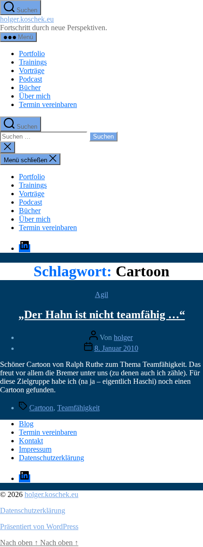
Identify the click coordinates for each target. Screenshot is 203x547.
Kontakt (31, 441)
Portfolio (32, 54)
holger (123, 337)
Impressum (35, 449)
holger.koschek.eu (27, 19)
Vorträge (31, 70)
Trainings (33, 62)
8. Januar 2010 (116, 348)
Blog (26, 424)
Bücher (30, 87)
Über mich (35, 96)
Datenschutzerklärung (51, 458)
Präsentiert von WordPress (39, 526)
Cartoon (41, 408)
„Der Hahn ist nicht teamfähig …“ (101, 314)
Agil (101, 294)
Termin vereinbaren (48, 104)
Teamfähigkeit (78, 408)
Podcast (30, 79)
